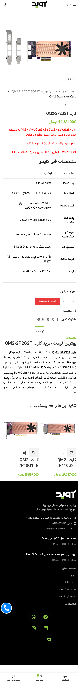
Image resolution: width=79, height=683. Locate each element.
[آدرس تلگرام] (38, 320)
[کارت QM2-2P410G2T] (58, 430)
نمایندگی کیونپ (67, 597)
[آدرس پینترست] (48, 320)
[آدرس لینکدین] (43, 320)
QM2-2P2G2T (19, 343)
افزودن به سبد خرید (47, 301)
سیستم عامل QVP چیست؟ (58, 538)
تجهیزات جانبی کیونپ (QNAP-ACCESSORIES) (39, 92)
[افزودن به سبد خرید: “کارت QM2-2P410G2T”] (71, 452)
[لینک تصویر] (66, 494)
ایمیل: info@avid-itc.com (59, 529)
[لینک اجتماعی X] (52, 320)
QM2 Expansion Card (62, 97)
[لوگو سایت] (39, 4)
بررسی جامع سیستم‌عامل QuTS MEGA (51, 554)
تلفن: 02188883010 (62, 524)
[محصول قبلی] (74, 105)
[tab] (39, 331)
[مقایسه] (62, 452)
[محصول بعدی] (65, 105)
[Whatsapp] (33, 617)
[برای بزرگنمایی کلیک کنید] (69, 79)
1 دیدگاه (56, 544)
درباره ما (71, 575)
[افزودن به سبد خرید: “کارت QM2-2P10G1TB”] (34, 452)
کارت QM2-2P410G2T (66, 463)
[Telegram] (45, 617)
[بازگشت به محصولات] (69, 105)
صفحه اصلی (69, 568)
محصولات (70, 604)
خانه (73, 92)
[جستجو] (4, 4)
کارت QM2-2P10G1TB (29, 463)
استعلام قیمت (67, 590)
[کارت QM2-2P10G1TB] (21, 430)
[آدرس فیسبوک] (57, 320)
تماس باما (70, 583)
